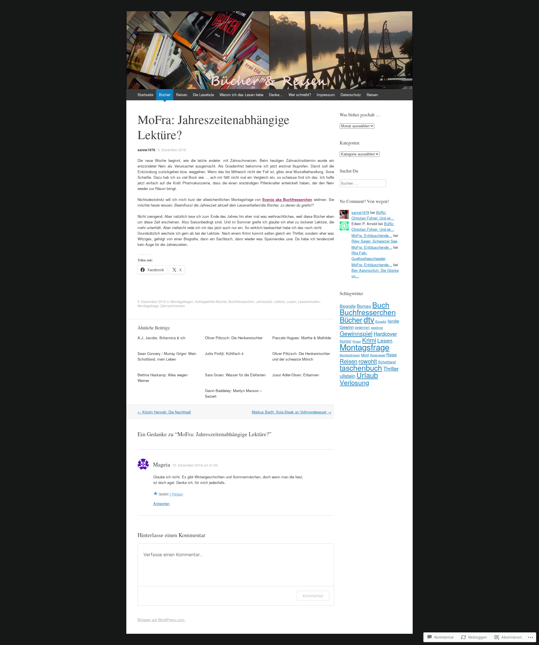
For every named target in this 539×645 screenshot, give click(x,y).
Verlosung (354, 382)
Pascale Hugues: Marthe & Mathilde (301, 337)
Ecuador (381, 321)
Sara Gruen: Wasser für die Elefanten (235, 374)
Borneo (364, 306)
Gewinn (347, 327)
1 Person (176, 494)
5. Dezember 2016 (172, 149)
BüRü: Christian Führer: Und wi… (372, 215)
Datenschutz (351, 94)
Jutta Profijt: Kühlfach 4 (224, 353)
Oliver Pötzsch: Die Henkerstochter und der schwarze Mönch (301, 356)
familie (393, 321)
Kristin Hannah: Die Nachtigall (164, 412)
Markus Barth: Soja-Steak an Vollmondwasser (291, 412)
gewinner (377, 327)
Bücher (164, 94)
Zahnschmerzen (172, 305)
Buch (380, 304)
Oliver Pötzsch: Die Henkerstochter (233, 337)
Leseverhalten (309, 301)
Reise (391, 354)
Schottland (387, 362)
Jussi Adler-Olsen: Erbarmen (295, 374)
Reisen (181, 94)
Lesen (291, 301)
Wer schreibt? (300, 94)
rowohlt (367, 361)
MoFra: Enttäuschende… (371, 235)
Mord (365, 354)
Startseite (145, 94)
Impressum (326, 94)
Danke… (276, 94)
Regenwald (377, 355)
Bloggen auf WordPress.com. (161, 619)
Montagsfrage (148, 305)
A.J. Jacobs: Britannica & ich (161, 337)
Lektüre (279, 301)
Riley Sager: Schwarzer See (374, 241)
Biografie (348, 306)
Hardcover (385, 333)
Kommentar (313, 595)
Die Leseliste (203, 94)
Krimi (369, 340)
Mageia (161, 464)
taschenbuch (361, 367)
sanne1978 (146, 149)
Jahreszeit (264, 301)
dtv (369, 319)
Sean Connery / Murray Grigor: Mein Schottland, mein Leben (167, 356)
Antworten (161, 503)
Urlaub (367, 375)
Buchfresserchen (241, 301)
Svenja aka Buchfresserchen (287, 199)
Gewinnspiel (356, 333)
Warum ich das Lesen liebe (241, 94)
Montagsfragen (181, 301)
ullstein (347, 375)
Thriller (391, 368)
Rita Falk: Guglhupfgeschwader (368, 255)
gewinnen (362, 327)
